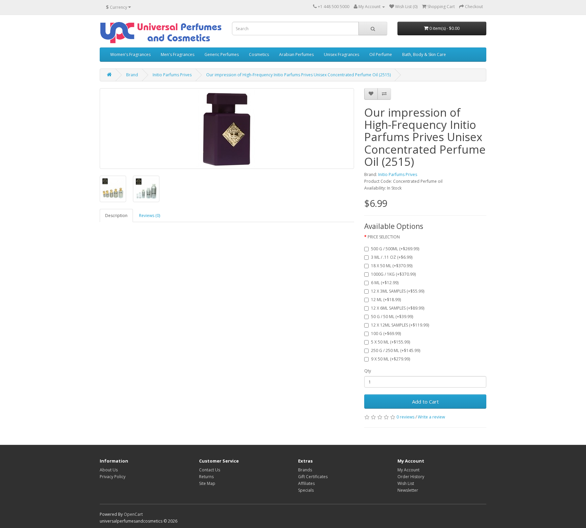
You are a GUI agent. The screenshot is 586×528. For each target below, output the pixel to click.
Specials (306, 490)
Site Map (207, 483)
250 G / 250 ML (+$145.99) (395, 350)
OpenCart (133, 514)
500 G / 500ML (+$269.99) (395, 249)
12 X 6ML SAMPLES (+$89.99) (397, 308)
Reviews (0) (149, 215)
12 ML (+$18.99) (386, 299)
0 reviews (405, 417)
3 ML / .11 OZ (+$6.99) (391, 257)
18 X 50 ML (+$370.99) (391, 266)
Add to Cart (425, 401)
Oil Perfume (380, 54)
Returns (206, 477)
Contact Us (209, 470)
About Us (109, 470)
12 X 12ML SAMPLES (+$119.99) (400, 325)
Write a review (431, 417)
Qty (367, 371)
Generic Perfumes (221, 54)
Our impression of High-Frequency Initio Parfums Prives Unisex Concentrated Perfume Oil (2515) (298, 75)
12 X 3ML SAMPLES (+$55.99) (397, 291)
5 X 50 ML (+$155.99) (390, 342)
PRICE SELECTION (384, 237)
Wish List (405, 483)
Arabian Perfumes (296, 54)
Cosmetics (259, 54)
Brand (132, 75)
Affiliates (306, 483)
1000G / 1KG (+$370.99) (393, 274)
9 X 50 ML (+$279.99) (390, 359)
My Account (408, 470)
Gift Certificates (313, 477)
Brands (305, 470)
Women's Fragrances (130, 54)
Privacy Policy (112, 477)
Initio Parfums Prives (172, 75)
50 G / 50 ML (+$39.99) (392, 316)
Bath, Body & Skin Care (424, 54)
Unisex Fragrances (341, 54)
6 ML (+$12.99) (384, 283)
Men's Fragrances (177, 54)
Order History (410, 477)
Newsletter (407, 490)
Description (116, 215)
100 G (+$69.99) (386, 333)
